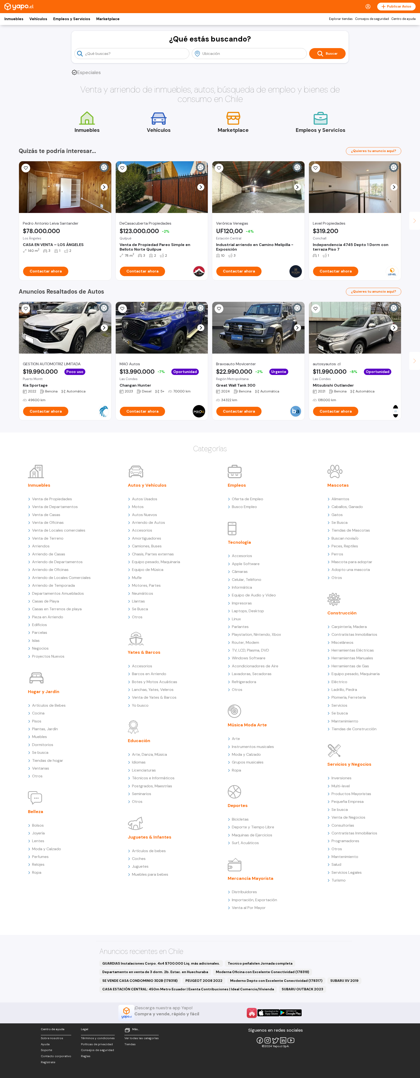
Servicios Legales (347, 872)
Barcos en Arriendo (149, 673)
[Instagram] (267, 1040)
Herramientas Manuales (352, 658)
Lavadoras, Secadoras (251, 673)
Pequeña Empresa (348, 801)
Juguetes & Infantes (149, 837)
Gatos (337, 514)
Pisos (36, 721)
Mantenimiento (345, 721)
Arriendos (41, 546)
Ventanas (40, 768)
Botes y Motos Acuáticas (154, 681)
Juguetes (140, 866)
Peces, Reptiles (345, 546)
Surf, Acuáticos (245, 842)
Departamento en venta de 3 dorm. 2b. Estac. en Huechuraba (155, 972)
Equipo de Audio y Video (254, 595)
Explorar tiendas (341, 19)
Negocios (40, 648)
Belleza (35, 812)
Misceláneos (342, 642)
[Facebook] (260, 1040)
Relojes (38, 864)
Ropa (36, 872)
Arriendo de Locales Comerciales (61, 577)
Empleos (237, 485)
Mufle (137, 577)
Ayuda (45, 1044)
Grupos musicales (247, 762)
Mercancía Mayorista (250, 878)
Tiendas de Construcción (354, 728)
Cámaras (240, 571)
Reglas (85, 1056)
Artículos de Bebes (49, 705)
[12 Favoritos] (315, 168)
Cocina (38, 713)
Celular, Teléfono (246, 579)
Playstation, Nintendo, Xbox (256, 634)
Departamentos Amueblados (58, 593)
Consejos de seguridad (372, 19)
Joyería (38, 833)
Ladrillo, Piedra (344, 689)
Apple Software (246, 563)
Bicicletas (240, 819)
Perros (337, 554)
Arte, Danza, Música (149, 754)
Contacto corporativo (56, 1056)
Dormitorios (42, 744)
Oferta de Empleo (247, 498)
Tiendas (130, 1044)
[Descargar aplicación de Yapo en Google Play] (291, 1012)
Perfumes (40, 856)
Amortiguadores (146, 538)
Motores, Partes (146, 585)
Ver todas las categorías (141, 1038)
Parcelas (39, 632)
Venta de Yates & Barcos (154, 697)
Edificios (39, 624)
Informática (242, 587)
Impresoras (242, 603)
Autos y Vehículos (147, 485)
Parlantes (240, 626)
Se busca (40, 752)
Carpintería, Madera (349, 626)
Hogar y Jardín (43, 692)
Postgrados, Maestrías (152, 786)
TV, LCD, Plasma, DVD (250, 650)
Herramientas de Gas (350, 666)
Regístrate (48, 1062)
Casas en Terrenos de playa (57, 608)
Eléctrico (339, 681)
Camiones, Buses (147, 546)
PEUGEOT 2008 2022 (203, 980)
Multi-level (341, 786)
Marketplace (108, 19)
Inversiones (341, 778)
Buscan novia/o (345, 538)
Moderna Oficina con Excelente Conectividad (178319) (262, 972)
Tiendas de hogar (47, 760)
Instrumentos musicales (253, 746)
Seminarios (141, 793)
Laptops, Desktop (248, 610)
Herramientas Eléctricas (353, 650)
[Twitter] (275, 1040)
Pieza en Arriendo (47, 617)
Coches (139, 858)
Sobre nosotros (52, 1038)
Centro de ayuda (403, 19)
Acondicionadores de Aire (255, 666)
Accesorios (142, 530)
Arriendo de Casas (48, 554)
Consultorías (343, 825)
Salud (336, 864)
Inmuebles (13, 19)
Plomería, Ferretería (349, 697)
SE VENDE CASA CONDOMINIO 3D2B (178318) (140, 980)
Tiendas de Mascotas (351, 530)
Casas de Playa (45, 601)
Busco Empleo (244, 506)
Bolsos (38, 825)
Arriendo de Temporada (53, 585)
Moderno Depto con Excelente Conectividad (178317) (276, 980)
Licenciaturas (144, 770)
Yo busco (140, 705)
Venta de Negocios (348, 817)
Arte (236, 738)
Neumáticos (142, 593)
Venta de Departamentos (55, 506)
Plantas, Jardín (45, 728)
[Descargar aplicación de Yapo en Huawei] (251, 1013)
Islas (36, 640)
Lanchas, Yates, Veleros (153, 689)
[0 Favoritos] (219, 168)
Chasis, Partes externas (153, 554)
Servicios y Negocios (349, 764)
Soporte (46, 1050)
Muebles (39, 736)
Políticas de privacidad (97, 1044)
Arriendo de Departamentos (57, 561)
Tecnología (239, 542)
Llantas (138, 601)
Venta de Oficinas (48, 522)
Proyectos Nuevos (48, 656)
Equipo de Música (147, 569)
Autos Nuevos (144, 514)
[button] (104, 187)
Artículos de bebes (149, 850)
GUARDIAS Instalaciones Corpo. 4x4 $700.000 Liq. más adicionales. (161, 963)
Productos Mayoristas (351, 793)
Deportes (238, 805)
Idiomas (139, 762)
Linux (236, 618)
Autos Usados (144, 498)
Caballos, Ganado (347, 506)
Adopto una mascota (351, 569)
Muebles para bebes (150, 874)
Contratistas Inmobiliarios (354, 634)
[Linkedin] (283, 1040)
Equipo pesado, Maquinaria (156, 561)
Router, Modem (245, 642)
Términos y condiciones (98, 1038)
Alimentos (340, 498)
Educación (139, 741)
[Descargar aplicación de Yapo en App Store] (268, 1012)
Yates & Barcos (144, 652)
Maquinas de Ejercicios (252, 835)
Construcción (342, 613)
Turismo (339, 880)
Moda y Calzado (46, 848)
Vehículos (38, 19)
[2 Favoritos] (25, 168)
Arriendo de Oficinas (50, 569)
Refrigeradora (244, 681)
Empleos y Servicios (71, 19)
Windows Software (248, 658)
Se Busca (140, 608)
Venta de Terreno (47, 538)
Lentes (38, 840)
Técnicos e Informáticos (153, 778)
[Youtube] (291, 1040)
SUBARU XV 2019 (344, 980)
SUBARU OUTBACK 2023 (302, 989)
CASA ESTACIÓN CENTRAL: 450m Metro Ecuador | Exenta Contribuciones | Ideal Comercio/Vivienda (188, 989)
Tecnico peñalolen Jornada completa (260, 963)
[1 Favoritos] (122, 168)
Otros (37, 776)
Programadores (345, 840)
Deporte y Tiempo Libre (253, 827)
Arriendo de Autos (148, 522)
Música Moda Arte (247, 725)
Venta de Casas (46, 514)
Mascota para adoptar (352, 561)
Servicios (339, 705)
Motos (138, 506)
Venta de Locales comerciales (58, 530)
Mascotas (338, 485)
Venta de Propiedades (52, 498)
